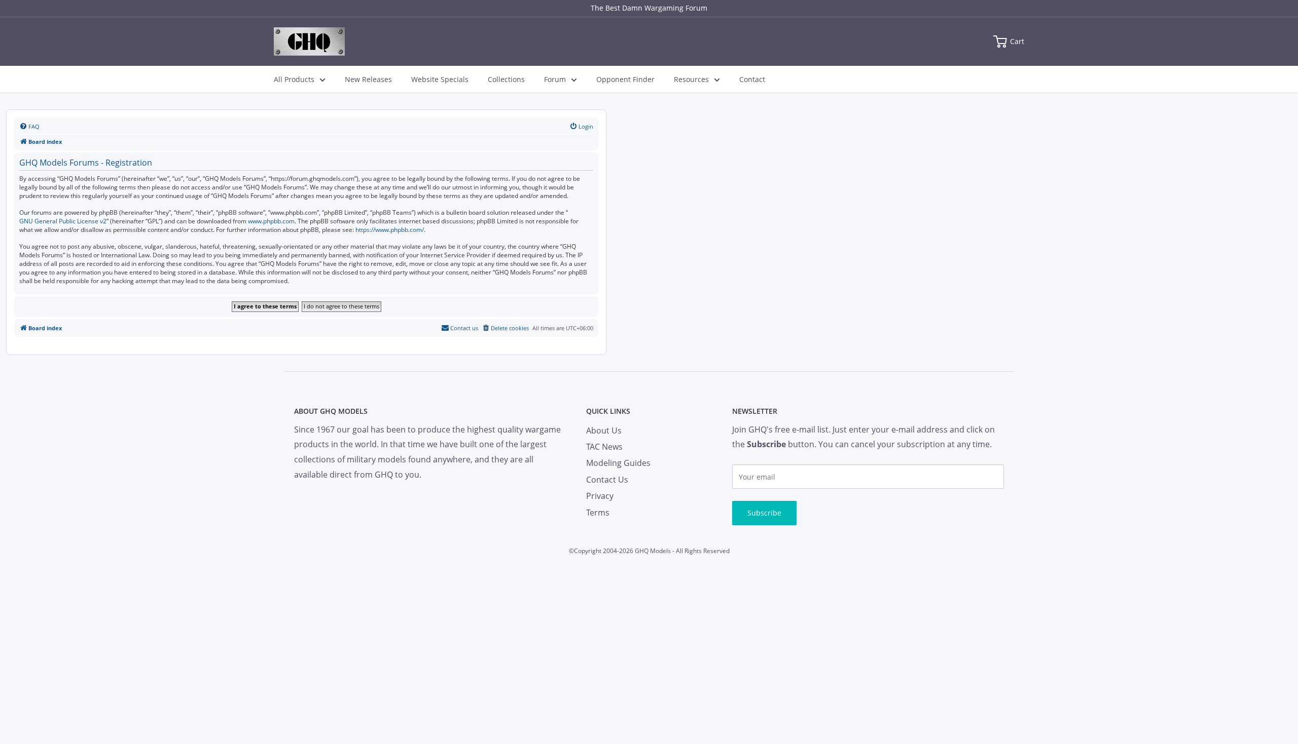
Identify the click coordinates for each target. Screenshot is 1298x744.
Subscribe (764, 513)
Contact (752, 79)
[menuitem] (29, 127)
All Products (294, 79)
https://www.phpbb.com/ (389, 230)
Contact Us (607, 479)
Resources (691, 79)
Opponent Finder (625, 79)
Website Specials (439, 79)
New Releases (368, 79)
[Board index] (309, 41)
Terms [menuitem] (597, 512)
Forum (555, 79)
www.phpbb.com (271, 221)
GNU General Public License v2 (62, 221)
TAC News (604, 446)
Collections (506, 79)
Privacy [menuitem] (600, 495)
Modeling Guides (618, 462)
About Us (604, 430)
